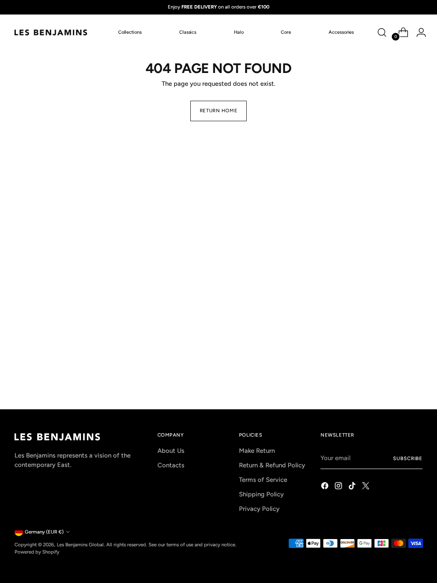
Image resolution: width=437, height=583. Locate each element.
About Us (170, 451)
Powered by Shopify (37, 552)
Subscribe (407, 458)
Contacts (170, 465)
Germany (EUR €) (44, 532)
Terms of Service (263, 480)
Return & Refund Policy (272, 465)
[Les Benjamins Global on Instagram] (339, 487)
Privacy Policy (259, 509)
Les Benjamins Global (80, 545)
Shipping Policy (261, 494)
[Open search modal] (381, 32)
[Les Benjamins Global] (51, 32)
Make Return (257, 451)
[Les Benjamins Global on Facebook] (325, 487)
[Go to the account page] (417, 32)
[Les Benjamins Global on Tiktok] (353, 487)
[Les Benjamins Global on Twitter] (366, 487)
